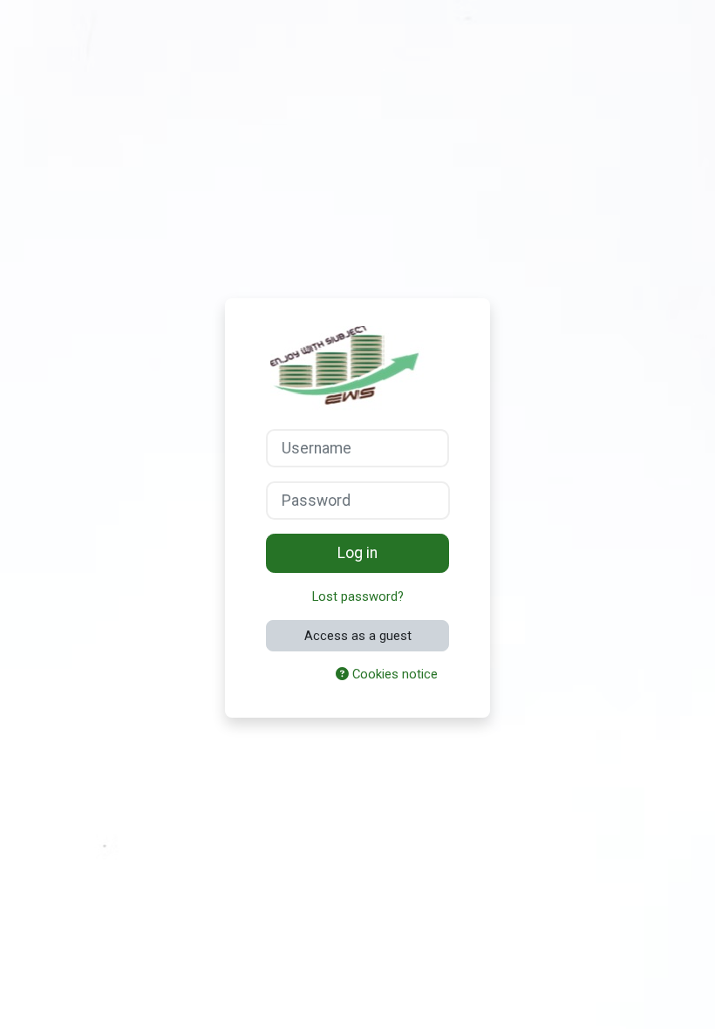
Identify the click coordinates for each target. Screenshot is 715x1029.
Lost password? (358, 596)
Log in (357, 553)
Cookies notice (393, 674)
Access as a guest (358, 636)
